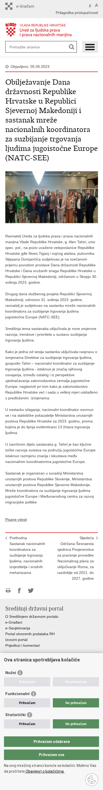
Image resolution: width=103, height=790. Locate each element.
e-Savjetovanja (17, 628)
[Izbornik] (90, 47)
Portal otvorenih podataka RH (30, 634)
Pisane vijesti (16, 519)
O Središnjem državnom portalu (31, 616)
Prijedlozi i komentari (22, 645)
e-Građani (13, 622)
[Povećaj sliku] (51, 197)
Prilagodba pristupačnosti (77, 13)
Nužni (10, 672)
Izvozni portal (16, 640)
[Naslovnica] (51, 30)
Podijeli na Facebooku (19, 590)
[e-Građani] (27, 6)
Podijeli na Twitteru (31, 590)
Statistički (15, 714)
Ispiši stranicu (8, 590)
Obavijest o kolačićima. (44, 771)
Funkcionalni (17, 693)
